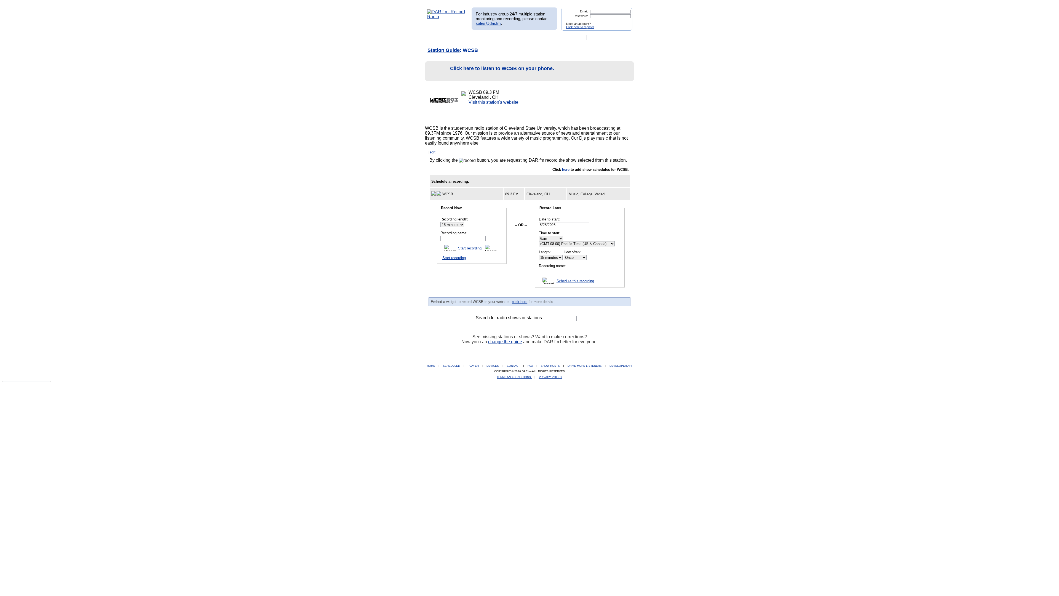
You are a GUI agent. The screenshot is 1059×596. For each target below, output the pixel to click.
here (565, 169)
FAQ (531, 365)
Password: (581, 16)
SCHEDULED (452, 365)
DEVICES (493, 365)
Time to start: (549, 233)
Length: (545, 252)
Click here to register (580, 27)
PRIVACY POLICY (550, 377)
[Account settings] (556, 38)
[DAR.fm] (446, 16)
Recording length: (454, 219)
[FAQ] (534, 38)
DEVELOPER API (620, 365)
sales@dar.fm (488, 23)
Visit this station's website (493, 102)
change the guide (505, 341)
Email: (584, 11)
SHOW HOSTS (551, 365)
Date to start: (549, 219)
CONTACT (514, 365)
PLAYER (474, 365)
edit (432, 152)
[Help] (513, 38)
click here (519, 302)
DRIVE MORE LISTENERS (585, 365)
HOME (431, 365)
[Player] (490, 38)
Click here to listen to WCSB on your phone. (502, 68)
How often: (572, 252)
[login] (624, 21)
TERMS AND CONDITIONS (514, 377)
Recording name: (453, 233)
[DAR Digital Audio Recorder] (436, 38)
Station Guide (443, 50)
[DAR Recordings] (463, 38)
